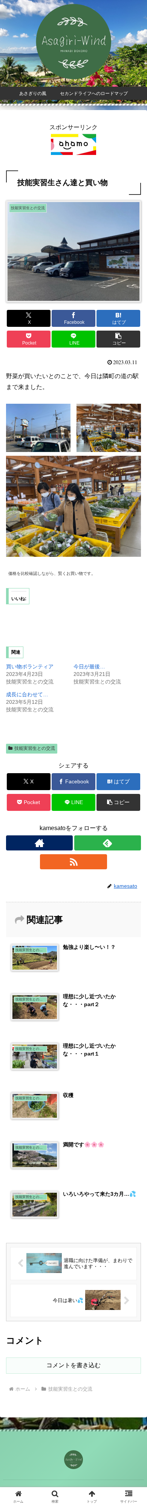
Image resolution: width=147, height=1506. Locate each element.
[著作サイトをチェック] (39, 842)
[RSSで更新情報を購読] (73, 861)
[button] (118, 339)
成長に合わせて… (27, 694)
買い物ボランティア (30, 666)
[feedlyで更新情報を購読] (107, 842)
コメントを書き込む (73, 1365)
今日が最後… (89, 666)
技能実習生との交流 (34, 748)
